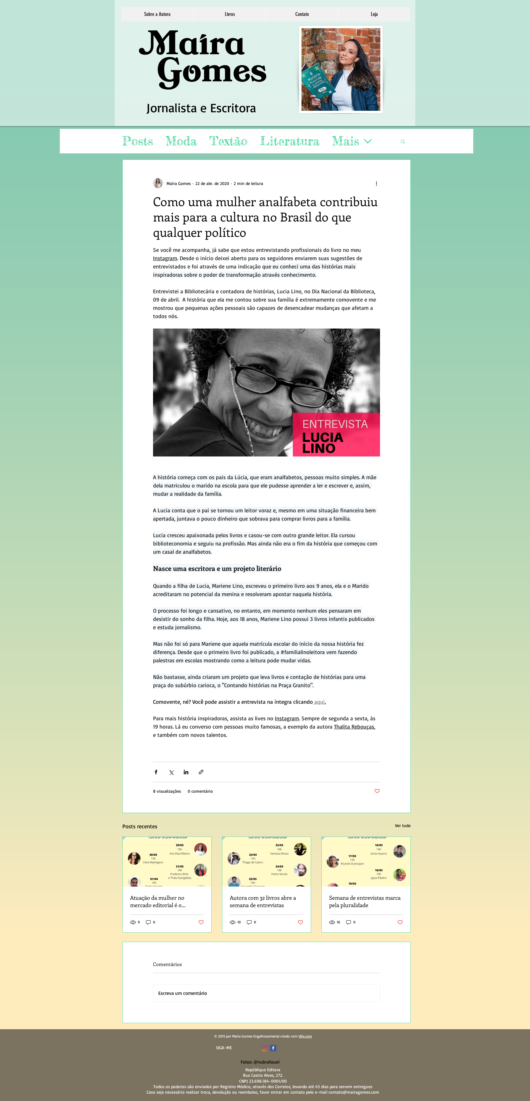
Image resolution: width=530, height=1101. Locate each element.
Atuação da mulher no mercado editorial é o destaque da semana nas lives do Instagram (166, 901)
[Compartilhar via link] (201, 772)
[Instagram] (265, 1048)
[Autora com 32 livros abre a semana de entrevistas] (266, 862)
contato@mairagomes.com (353, 1092)
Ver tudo (403, 825)
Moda (181, 140)
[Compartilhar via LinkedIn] (186, 772)
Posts (137, 140)
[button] (230, 14)
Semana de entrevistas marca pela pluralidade (365, 901)
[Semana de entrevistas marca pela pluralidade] (366, 862)
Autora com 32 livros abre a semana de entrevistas (263, 901)
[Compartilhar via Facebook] (156, 772)
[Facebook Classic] (273, 1048)
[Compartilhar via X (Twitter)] (171, 772)
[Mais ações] (376, 183)
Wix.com (305, 1036)
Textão (228, 140)
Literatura (290, 140)
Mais (345, 140)
